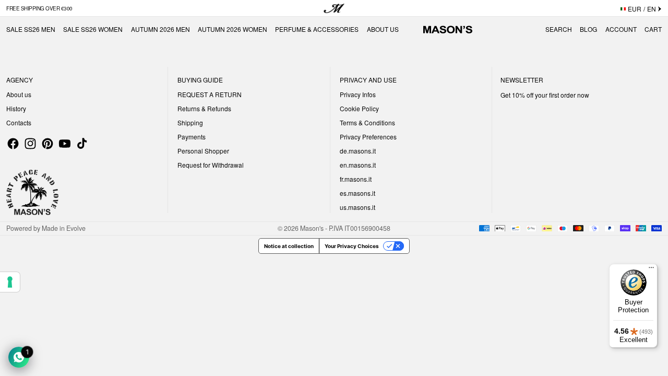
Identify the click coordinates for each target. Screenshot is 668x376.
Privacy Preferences (368, 136)
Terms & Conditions (367, 122)
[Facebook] (13, 143)
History (16, 108)
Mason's (312, 228)
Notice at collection (289, 246)
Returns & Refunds (204, 108)
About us (18, 94)
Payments (191, 136)
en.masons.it (358, 164)
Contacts (18, 122)
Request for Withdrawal (210, 164)
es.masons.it (357, 193)
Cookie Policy (359, 108)
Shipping (190, 122)
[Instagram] (30, 143)
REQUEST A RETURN (209, 94)
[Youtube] (64, 143)
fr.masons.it (356, 178)
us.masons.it (357, 207)
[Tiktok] (82, 143)
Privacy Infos (358, 94)
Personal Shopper (203, 150)
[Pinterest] (47, 143)
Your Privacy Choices (352, 246)
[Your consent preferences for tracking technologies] (10, 282)
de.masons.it (358, 150)
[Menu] (651, 270)
